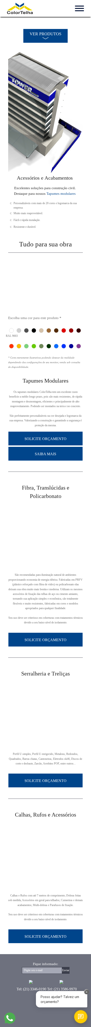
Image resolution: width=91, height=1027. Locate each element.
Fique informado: (45, 964)
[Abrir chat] (80, 1016)
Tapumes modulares (61, 193)
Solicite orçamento (45, 439)
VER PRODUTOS (45, 34)
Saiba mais (45, 454)
